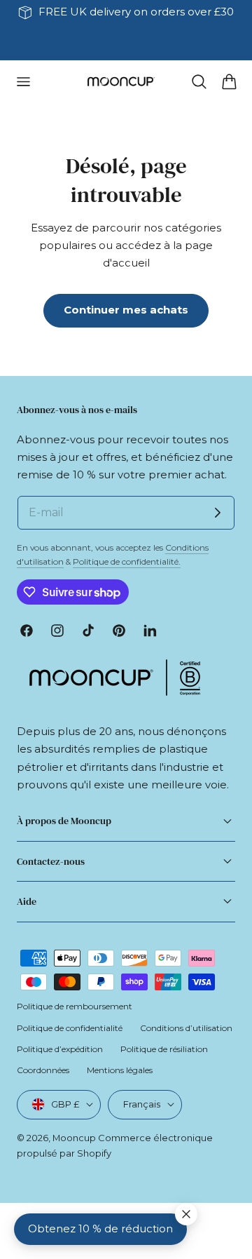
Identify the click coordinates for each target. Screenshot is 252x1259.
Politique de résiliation (164, 1049)
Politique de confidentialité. (127, 561)
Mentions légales (120, 1070)
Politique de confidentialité (69, 1028)
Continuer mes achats (126, 310)
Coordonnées (43, 1070)
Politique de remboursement (74, 1006)
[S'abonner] (217, 512)
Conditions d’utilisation (186, 1028)
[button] (23, 81)
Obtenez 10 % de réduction (100, 1229)
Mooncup (74, 1137)
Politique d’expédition (60, 1049)
